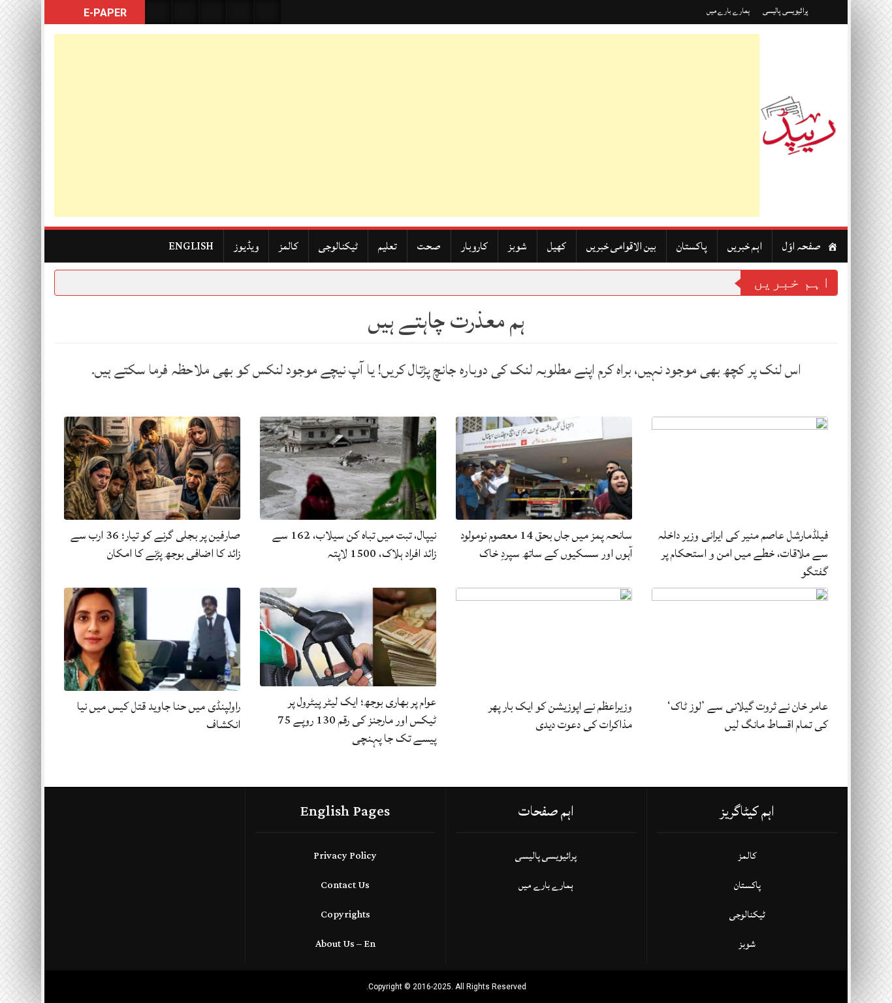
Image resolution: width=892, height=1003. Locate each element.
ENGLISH (191, 246)
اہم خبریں (744, 246)
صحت (429, 246)
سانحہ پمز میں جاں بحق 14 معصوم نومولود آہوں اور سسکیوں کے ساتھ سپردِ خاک (546, 544)
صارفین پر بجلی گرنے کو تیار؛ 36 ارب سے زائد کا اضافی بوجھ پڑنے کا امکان (155, 544)
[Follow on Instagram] (268, 12)
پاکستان (692, 246)
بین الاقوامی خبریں (621, 246)
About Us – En (345, 943)
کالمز (288, 246)
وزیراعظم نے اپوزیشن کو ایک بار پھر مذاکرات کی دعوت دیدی (560, 715)
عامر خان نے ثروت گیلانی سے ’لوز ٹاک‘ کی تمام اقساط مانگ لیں (747, 715)
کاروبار (474, 246)
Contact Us (345, 885)
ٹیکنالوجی (338, 246)
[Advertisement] (406, 125)
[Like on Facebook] (185, 12)
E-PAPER (104, 13)
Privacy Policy (345, 855)
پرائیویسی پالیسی (785, 10)
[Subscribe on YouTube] (240, 12)
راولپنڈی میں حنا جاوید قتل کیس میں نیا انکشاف (158, 715)
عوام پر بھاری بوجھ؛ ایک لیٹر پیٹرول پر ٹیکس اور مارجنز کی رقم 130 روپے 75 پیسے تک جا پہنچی (357, 720)
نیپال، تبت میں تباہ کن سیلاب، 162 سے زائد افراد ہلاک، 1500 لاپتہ (354, 544)
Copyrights (345, 914)
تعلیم (387, 246)
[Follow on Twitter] (213, 12)
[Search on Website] (158, 12)
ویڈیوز (246, 246)
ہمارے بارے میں (728, 10)
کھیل (556, 246)
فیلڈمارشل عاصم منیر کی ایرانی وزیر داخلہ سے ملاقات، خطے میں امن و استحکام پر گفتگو (743, 553)
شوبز (517, 246)
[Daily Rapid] (798, 125)
